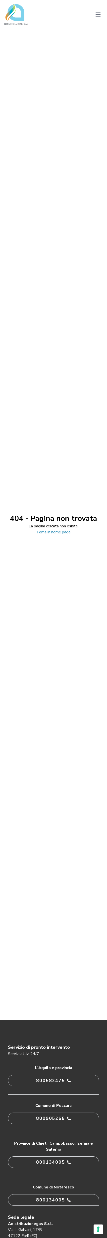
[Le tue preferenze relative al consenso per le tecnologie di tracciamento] (98, 1229)
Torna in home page (53, 532)
